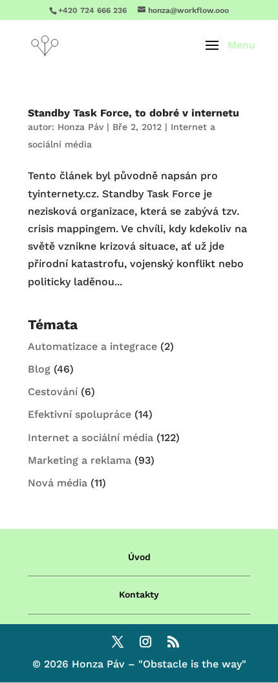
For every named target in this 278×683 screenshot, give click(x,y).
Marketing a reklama (79, 460)
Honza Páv (80, 127)
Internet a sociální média (90, 437)
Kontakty (139, 594)
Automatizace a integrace (92, 346)
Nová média (57, 483)
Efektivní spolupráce (79, 414)
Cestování (53, 391)
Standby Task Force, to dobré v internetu (133, 113)
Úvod (139, 557)
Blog (39, 369)
